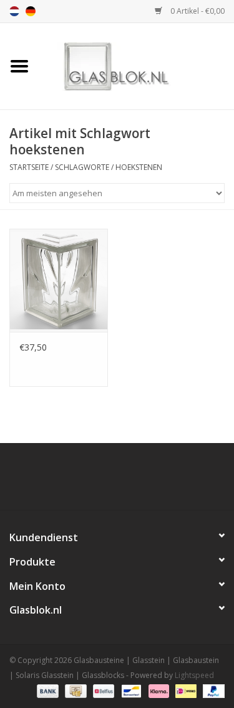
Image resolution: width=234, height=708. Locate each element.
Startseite (29, 167)
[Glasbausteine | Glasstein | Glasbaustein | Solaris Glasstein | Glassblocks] (136, 65)
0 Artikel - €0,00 (196, 11)
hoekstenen (138, 167)
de (31, 11)
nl (14, 11)
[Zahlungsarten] (46, 691)
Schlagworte (82, 167)
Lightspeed (194, 675)
